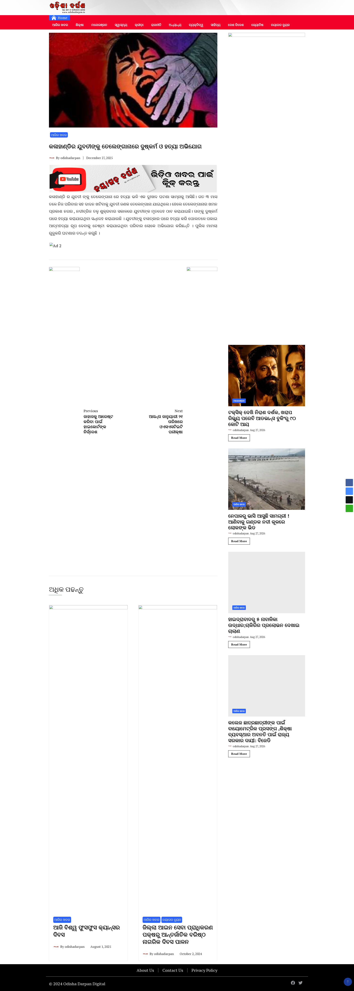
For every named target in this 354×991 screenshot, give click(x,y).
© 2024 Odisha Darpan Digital (77, 983)
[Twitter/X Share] (349, 499)
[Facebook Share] (349, 482)
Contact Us (172, 970)
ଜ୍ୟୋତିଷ (257, 25)
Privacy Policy (204, 970)
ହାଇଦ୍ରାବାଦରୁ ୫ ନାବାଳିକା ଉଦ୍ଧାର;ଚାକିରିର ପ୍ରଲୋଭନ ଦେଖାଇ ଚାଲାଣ (264, 625)
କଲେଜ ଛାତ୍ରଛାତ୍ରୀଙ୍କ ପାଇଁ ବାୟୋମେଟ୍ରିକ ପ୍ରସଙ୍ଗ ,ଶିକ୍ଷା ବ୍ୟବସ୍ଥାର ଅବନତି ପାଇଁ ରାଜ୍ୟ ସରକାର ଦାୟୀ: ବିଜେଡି (260, 731)
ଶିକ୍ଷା (80, 25)
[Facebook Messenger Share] (349, 491)
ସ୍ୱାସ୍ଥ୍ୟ (121, 25)
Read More (239, 438)
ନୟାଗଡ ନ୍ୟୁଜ (280, 25)
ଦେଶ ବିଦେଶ (236, 25)
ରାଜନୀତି (156, 25)
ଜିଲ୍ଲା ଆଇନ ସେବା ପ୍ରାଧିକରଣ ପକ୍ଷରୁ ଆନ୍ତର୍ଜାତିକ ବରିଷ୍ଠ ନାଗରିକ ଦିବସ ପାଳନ (178, 934)
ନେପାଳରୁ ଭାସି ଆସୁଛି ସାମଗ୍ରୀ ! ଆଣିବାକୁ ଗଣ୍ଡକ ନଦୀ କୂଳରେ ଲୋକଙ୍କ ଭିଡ (258, 521)
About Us (145, 970)
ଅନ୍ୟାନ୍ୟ (175, 25)
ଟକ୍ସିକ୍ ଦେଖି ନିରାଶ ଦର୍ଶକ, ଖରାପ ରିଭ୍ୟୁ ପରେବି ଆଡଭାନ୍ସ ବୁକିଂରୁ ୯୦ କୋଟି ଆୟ (262, 418)
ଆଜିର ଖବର (60, 25)
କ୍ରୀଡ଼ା (139, 25)
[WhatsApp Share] (349, 508)
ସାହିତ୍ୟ (215, 25)
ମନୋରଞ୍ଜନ (99, 25)
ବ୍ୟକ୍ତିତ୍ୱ (196, 25)
